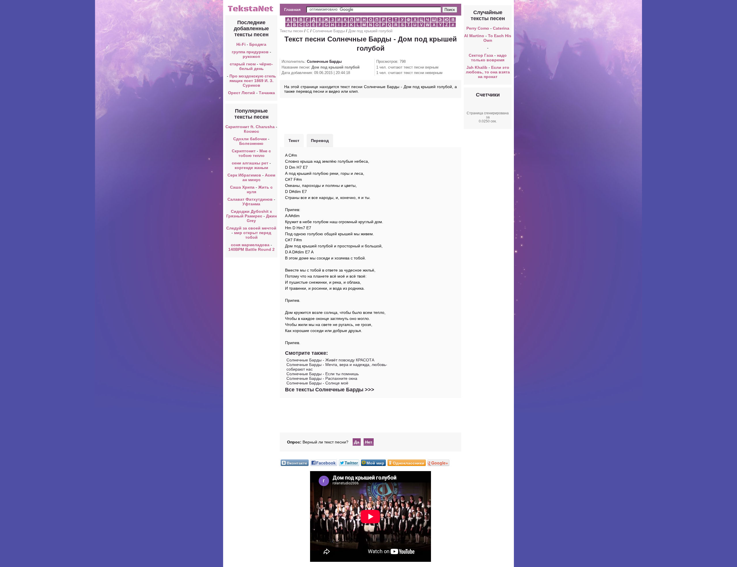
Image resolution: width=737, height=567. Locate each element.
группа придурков (250, 52)
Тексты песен (291, 31)
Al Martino (474, 35)
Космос (251, 131)
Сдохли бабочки (250, 138)
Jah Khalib (476, 67)
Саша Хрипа (242, 187)
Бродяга (257, 44)
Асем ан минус (259, 177)
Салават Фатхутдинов (250, 199)
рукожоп (251, 56)
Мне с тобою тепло (254, 153)
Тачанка (267, 92)
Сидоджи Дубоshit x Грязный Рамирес (249, 213)
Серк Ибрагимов (244, 175)
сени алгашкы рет (250, 163)
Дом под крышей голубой (370, 31)
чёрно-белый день (256, 66)
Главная (292, 9)
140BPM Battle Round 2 (251, 249)
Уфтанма (251, 204)
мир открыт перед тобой (252, 235)
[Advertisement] (370, 115)
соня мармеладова (250, 244)
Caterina (501, 28)
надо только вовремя (489, 57)
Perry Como (477, 28)
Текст (293, 140)
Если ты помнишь (342, 373)
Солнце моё (336, 383)
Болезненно (251, 143)
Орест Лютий (241, 92)
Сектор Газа (481, 55)
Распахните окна (341, 378)
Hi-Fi (241, 44)
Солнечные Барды (329, 31)
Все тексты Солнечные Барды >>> (329, 389)
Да (356, 442)
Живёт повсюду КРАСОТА (349, 360)
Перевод (320, 140)
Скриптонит (244, 151)
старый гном (243, 64)
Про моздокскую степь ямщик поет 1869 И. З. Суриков (252, 81)
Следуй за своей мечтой (251, 228)
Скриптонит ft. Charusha (250, 126)
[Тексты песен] (251, 11)
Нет (368, 442)
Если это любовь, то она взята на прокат (488, 72)
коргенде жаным (251, 167)
